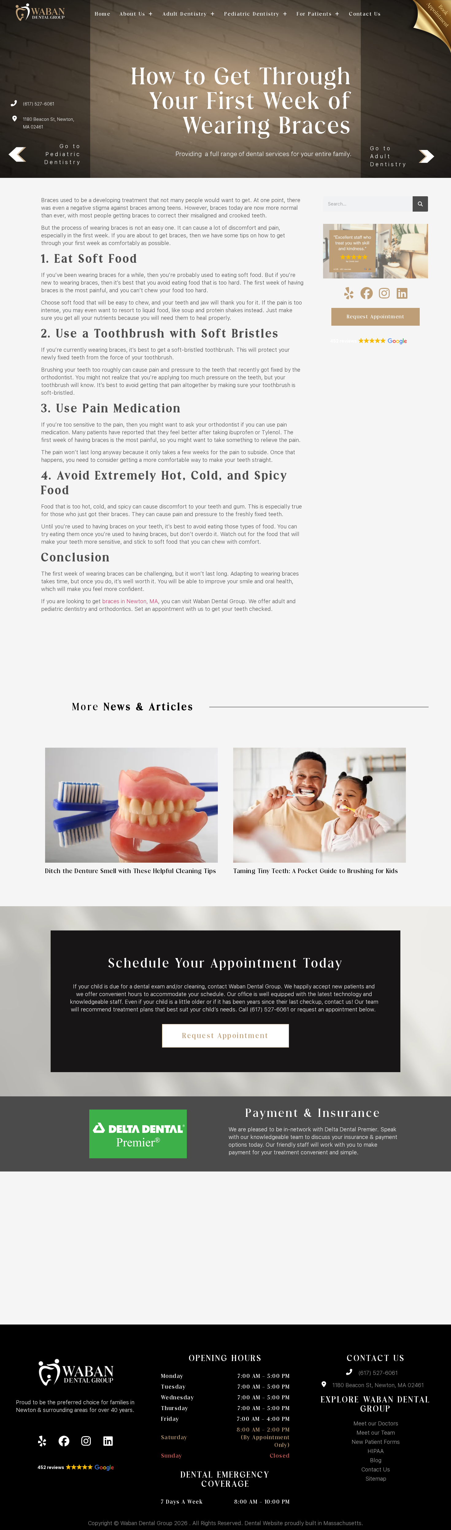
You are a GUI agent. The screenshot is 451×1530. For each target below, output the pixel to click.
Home (102, 14)
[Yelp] (348, 293)
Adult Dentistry (185, 14)
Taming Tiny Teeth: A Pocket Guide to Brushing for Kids (316, 871)
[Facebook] (366, 293)
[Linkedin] (402, 293)
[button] (368, 341)
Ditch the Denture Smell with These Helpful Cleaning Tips (130, 871)
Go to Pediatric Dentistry (62, 154)
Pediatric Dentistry (252, 14)
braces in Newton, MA (130, 601)
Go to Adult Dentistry (388, 156)
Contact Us (365, 14)
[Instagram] (384, 293)
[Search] (420, 204)
